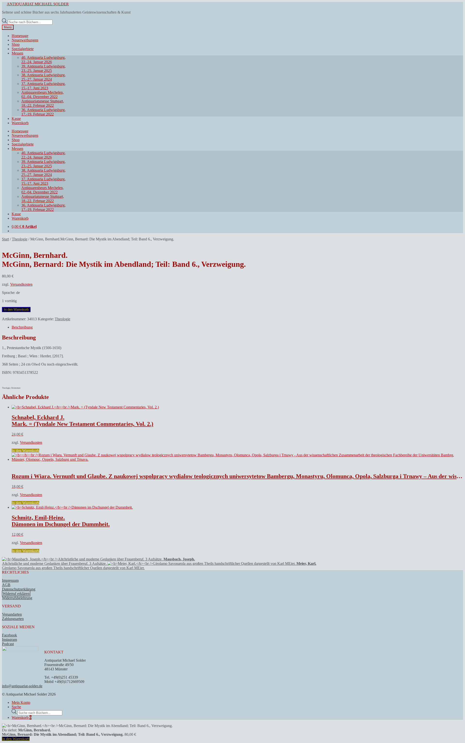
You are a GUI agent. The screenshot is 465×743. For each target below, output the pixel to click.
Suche (16, 707)
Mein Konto (21, 702)
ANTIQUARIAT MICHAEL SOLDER (38, 4)
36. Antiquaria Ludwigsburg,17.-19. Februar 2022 (43, 112)
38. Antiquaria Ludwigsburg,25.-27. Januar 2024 (43, 77)
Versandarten (12, 614)
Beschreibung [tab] (22, 327)
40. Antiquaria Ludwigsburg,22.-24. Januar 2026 (43, 59)
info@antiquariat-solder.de (22, 686)
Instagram (9, 639)
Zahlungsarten (13, 619)
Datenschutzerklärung (18, 589)
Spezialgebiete (23, 49)
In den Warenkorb (16, 309)
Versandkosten (21, 284)
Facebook (9, 635)
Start (5, 239)
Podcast (8, 644)
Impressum (10, 580)
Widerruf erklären (16, 593)
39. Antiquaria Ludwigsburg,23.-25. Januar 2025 (43, 68)
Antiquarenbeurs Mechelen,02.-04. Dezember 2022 (42, 94)
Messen (17, 53)
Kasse (16, 118)
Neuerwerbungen (25, 40)
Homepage (20, 36)
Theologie (19, 239)
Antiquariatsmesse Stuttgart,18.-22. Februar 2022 (42, 103)
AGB (6, 585)
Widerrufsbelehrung (17, 598)
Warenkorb (20, 123)
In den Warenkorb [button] (25, 451)
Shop (16, 44)
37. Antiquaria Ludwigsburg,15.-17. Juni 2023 (43, 86)
